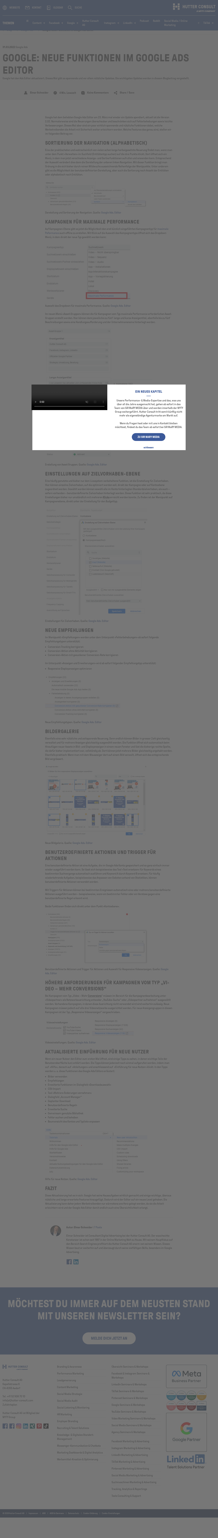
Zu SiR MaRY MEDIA (149, 436)
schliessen (149, 447)
